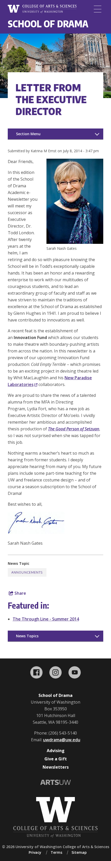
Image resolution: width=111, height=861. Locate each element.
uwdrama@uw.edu (61, 740)
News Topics (27, 635)
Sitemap (79, 852)
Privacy (35, 852)
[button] (74, 242)
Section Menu (28, 133)
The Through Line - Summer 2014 (46, 619)
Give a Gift (55, 759)
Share (19, 593)
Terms (56, 852)
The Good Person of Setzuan (73, 429)
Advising (56, 750)
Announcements (27, 572)
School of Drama (48, 23)
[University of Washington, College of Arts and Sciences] (42, 9)
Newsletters (56, 767)
